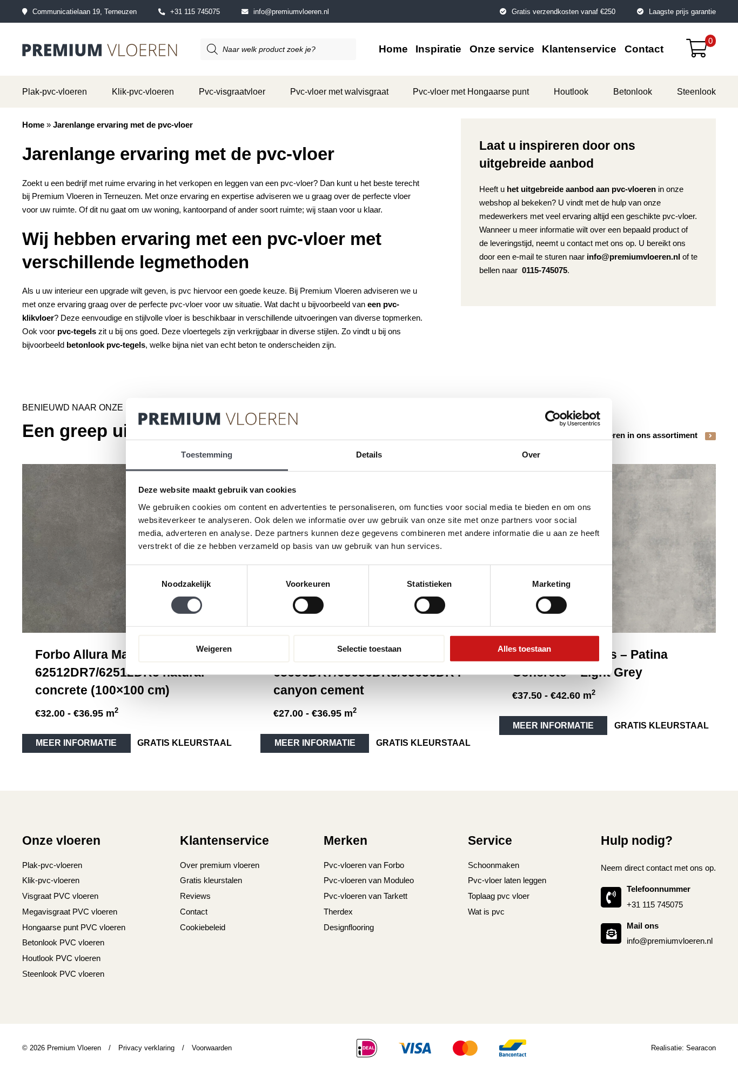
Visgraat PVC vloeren (60, 895)
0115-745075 (544, 270)
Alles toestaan (524, 648)
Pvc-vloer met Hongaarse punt (471, 91)
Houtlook (571, 91)
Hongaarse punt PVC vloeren (73, 927)
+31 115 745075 (195, 12)
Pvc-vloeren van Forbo (364, 865)
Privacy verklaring (146, 1048)
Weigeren (214, 648)
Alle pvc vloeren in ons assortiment (632, 435)
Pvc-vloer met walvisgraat (339, 91)
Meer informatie (76, 742)
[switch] (308, 605)
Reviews (195, 895)
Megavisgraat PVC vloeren (69, 911)
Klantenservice (579, 49)
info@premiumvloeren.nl (291, 12)
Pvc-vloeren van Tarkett (365, 895)
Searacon (701, 1048)
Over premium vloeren (219, 865)
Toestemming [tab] (206, 454)
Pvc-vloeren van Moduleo (369, 880)
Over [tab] (531, 454)
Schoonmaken (493, 865)
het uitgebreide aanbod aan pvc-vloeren (581, 189)
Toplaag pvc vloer (498, 895)
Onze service (501, 49)
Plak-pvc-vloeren (54, 91)
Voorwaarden (212, 1048)
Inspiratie (438, 49)
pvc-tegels (76, 331)
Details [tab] (369, 454)
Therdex (338, 911)
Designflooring (349, 927)
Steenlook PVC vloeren (63, 973)
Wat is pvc (486, 911)
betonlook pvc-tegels (105, 344)
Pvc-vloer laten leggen (507, 880)
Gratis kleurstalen (211, 880)
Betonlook (632, 91)
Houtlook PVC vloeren (61, 958)
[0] (701, 52)
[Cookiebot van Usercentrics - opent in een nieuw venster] (553, 418)
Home (393, 49)
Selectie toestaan (369, 648)
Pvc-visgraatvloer (232, 91)
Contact (644, 49)
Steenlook (696, 91)
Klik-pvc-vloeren (143, 91)
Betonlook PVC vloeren (63, 942)
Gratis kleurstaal (184, 742)
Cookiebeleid (202, 927)
